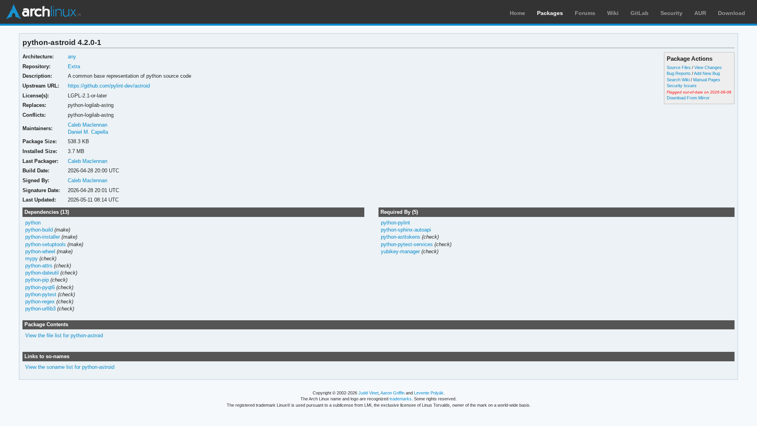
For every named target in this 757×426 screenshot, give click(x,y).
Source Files (679, 67)
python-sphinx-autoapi (406, 230)
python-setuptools (45, 244)
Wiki (613, 13)
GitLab (639, 13)
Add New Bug (707, 73)
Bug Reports (679, 73)
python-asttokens (400, 237)
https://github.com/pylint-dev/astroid (109, 86)
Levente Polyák (429, 392)
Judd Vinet (368, 392)
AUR (700, 13)
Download (731, 13)
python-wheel (40, 251)
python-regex (40, 302)
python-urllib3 (40, 309)
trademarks (401, 398)
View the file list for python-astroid (64, 335)
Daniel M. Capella (88, 132)
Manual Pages (706, 79)
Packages (550, 13)
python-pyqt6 (40, 287)
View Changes (708, 67)
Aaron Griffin (392, 392)
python (33, 223)
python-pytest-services (407, 244)
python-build (39, 230)
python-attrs (38, 266)
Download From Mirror (688, 97)
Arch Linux (43, 12)
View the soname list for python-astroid (69, 367)
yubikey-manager (400, 251)
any (72, 57)
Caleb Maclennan (87, 125)
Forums (585, 13)
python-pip (37, 280)
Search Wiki (678, 79)
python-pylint (395, 223)
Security (671, 13)
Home (517, 13)
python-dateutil (42, 273)
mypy (31, 259)
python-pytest (40, 294)
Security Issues (682, 85)
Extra (74, 66)
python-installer (42, 237)
